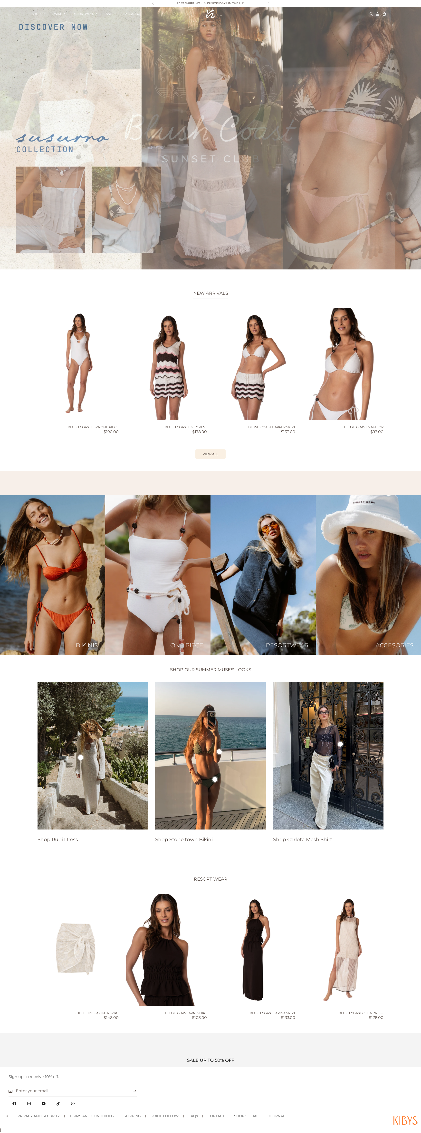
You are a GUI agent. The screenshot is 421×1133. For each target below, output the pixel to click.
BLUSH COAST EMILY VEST (186, 427)
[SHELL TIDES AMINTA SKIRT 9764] (78, 950)
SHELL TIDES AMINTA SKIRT (97, 1013)
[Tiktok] (58, 1103)
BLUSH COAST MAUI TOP (363, 427)
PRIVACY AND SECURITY (39, 1116)
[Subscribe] (131, 1091)
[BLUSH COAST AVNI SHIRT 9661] (166, 950)
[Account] (377, 14)
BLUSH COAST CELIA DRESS (361, 1013)
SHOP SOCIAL (246, 1116)
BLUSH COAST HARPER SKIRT (271, 427)
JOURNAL (276, 1116)
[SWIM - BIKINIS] (52, 575)
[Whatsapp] (73, 1103)
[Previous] (152, 3)
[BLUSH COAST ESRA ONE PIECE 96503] (78, 364)
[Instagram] (29, 1103)
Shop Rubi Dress (58, 839)
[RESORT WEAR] (263, 575)
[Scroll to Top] (411, 1106)
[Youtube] (43, 1103)
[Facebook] (14, 1103)
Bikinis (87, 645)
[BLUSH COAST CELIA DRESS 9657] (343, 950)
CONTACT (216, 1116)
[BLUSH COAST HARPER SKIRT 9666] (254, 364)
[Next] (268, 3)
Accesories (395, 645)
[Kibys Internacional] (210, 13)
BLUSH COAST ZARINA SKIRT (272, 1013)
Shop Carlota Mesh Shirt (302, 839)
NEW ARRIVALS (210, 293)
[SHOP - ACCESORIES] (368, 575)
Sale (110, 14)
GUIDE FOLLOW (165, 1116)
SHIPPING (132, 1116)
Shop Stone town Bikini (184, 839)
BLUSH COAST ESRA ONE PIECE (93, 427)
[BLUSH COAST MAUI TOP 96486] (343, 364)
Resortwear (83, 14)
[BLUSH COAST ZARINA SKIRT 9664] (254, 950)
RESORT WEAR (210, 879)
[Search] (371, 14)
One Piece (186, 645)
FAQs (193, 1116)
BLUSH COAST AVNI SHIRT (186, 1013)
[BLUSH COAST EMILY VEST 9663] (166, 364)
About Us (133, 14)
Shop (36, 14)
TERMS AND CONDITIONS (91, 1116)
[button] (384, 14)
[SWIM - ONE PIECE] (157, 575)
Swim (56, 14)
